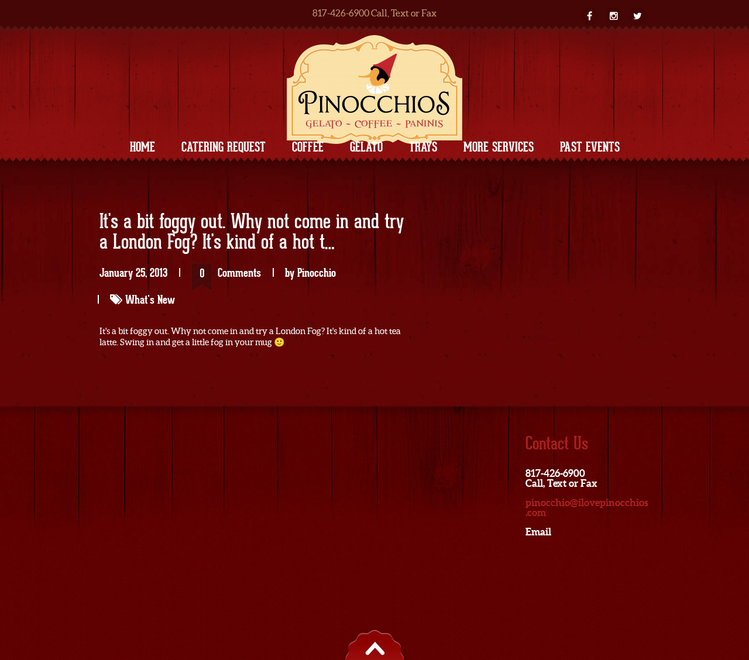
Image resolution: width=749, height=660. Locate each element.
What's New (150, 299)
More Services (498, 147)
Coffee (308, 147)
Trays (423, 147)
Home (142, 147)
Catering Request (223, 147)
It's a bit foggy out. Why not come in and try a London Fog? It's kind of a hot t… (251, 233)
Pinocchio (316, 272)
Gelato (366, 147)
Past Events (590, 147)
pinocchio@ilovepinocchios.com (586, 507)
